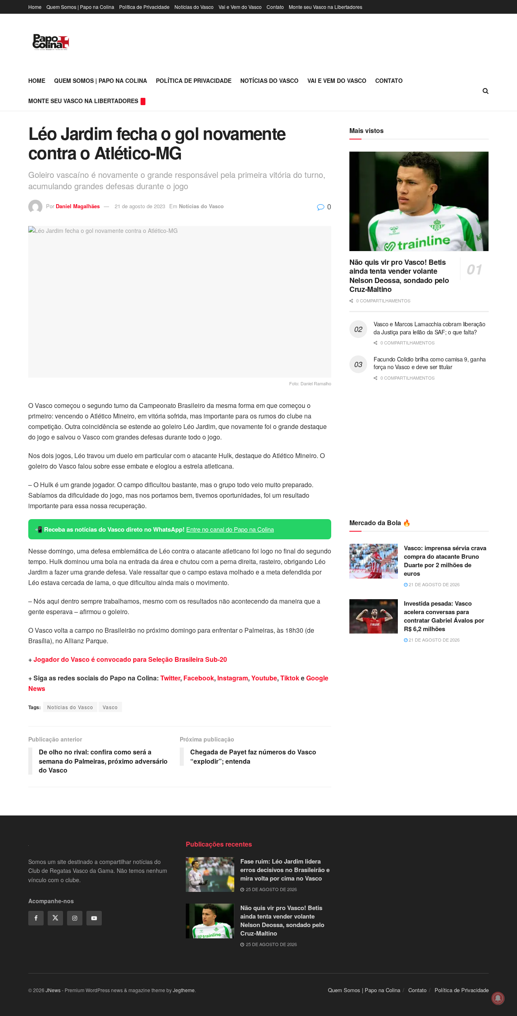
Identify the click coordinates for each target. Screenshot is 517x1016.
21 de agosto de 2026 (434, 584)
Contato (275, 6)
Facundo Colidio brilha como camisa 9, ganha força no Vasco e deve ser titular (430, 363)
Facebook (198, 677)
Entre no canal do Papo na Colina (230, 529)
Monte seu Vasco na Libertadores (325, 6)
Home (35, 6)
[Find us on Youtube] (94, 918)
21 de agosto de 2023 (140, 206)
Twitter (170, 677)
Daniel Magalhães (78, 206)
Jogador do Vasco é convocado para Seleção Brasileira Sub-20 (130, 659)
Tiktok (289, 677)
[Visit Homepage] (50, 42)
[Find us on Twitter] (55, 918)
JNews (53, 989)
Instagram (232, 677)
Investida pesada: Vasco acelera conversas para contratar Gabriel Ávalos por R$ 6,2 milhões (444, 616)
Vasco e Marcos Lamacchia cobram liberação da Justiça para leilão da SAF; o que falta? (429, 328)
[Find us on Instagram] (74, 918)
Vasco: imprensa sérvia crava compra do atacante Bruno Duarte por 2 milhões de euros (445, 560)
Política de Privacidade (144, 6)
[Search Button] (486, 90)
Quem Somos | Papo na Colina (80, 6)
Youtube (264, 677)
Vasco (110, 706)
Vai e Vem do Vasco (240, 6)
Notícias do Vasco (194, 6)
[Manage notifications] (498, 998)
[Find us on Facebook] (36, 918)
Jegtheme (184, 989)
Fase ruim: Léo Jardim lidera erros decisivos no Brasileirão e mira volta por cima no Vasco (285, 870)
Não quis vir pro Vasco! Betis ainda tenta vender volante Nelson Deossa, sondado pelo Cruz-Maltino (399, 276)
